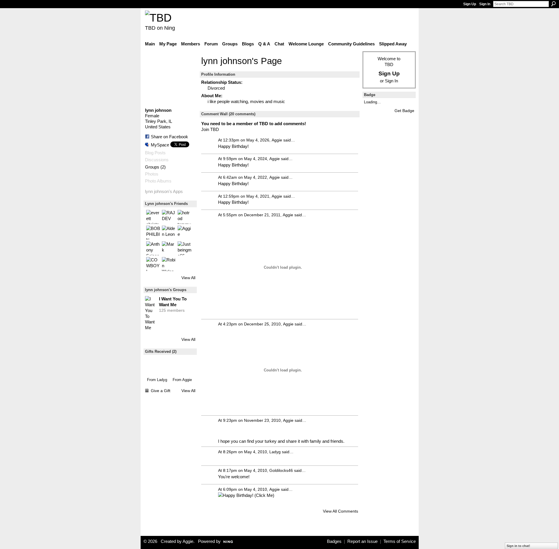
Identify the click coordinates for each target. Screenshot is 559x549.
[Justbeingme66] (185, 248)
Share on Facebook (169, 136)
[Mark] (169, 248)
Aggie (187, 380)
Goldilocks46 (281, 470)
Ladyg (162, 380)
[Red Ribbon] (157, 366)
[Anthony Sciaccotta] (153, 248)
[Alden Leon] (169, 233)
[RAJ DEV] (169, 217)
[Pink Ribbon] (182, 366)
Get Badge (404, 110)
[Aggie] (185, 233)
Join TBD (210, 129)
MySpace (160, 144)
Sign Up (469, 4)
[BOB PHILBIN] (153, 233)
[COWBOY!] (153, 264)
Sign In (484, 4)
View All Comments (340, 511)
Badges (334, 541)
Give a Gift (160, 390)
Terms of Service (399, 541)
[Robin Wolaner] (169, 264)
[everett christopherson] (153, 217)
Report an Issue (362, 541)
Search (553, 3)
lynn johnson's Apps (164, 191)
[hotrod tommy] (185, 217)
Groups (152, 167)
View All (188, 277)
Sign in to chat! (518, 546)
